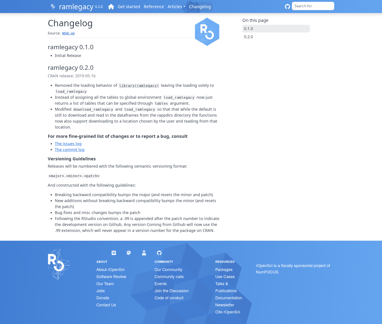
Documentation (228, 297)
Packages (224, 269)
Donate (102, 297)
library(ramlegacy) (139, 85)
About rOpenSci (110, 269)
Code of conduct (169, 297)
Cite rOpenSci (227, 312)
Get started (129, 6)
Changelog (200, 6)
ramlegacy (76, 6)
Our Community (168, 269)
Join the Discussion (172, 290)
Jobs (100, 290)
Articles (175, 6)
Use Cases (225, 276)
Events (161, 283)
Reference (154, 6)
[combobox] (313, 6)
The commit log (69, 149)
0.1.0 (248, 28)
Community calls (169, 276)
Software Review (111, 276)
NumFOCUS (267, 272)
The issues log (68, 143)
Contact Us (106, 304)
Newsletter (224, 304)
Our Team (105, 283)
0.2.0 (248, 36)
